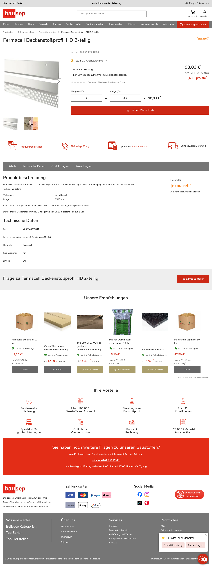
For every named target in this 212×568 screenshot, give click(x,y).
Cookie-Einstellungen (174, 558)
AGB (163, 526)
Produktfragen (60, 166)
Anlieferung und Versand (121, 534)
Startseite (8, 32)
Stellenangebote (69, 531)
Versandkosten (140, 146)
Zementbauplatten (47, 32)
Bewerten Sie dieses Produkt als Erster (106, 82)
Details (12, 166)
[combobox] (112, 14)
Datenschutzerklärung (171, 530)
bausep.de (95, 558)
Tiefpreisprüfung (80, 146)
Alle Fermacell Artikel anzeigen (185, 191)
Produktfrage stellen (31, 146)
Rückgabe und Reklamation (122, 538)
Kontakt (113, 526)
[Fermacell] (202, 39)
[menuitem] (6, 24)
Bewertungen (83, 166)
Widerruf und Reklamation (192, 494)
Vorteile (113, 542)
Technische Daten (34, 166)
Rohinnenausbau (26, 32)
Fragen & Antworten (199, 3)
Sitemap (65, 542)
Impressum (66, 536)
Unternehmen (67, 526)
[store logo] (19, 13)
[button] (58, 81)
